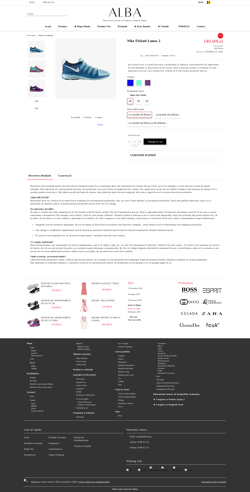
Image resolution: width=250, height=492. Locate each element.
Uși (119, 378)
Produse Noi (104, 26)
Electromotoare (163, 361)
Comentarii (65, 175)
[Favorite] (216, 13)
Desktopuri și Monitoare (85, 395)
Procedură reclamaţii (33, 443)
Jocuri (120, 407)
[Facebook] (217, 2)
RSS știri (133, 317)
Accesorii (31, 392)
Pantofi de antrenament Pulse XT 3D (56, 302)
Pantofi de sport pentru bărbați (41, 384)
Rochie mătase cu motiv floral (106, 319)
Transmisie (162, 343)
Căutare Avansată (56, 455)
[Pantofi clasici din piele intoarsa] (33, 294)
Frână (160, 371)
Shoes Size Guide (138, 95)
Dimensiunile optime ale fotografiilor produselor (176, 394)
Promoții (122, 26)
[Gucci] (190, 302)
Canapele (121, 356)
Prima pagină (31, 35)
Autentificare (30, 455)
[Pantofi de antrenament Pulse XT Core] (33, 329)
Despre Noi (29, 449)
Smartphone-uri (82, 408)
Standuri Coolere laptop (87, 405)
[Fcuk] (212, 325)
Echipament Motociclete (165, 386)
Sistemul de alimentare (166, 366)
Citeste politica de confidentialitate (94, 482)
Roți (158, 376)
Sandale (33, 378)
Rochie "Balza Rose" (103, 300)
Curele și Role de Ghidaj (167, 356)
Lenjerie (34, 353)
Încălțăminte (33, 373)
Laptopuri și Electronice (84, 375)
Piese (120, 416)
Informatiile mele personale (213, 482)
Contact (201, 26)
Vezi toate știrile (134, 320)
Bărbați (32, 363)
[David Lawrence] (212, 302)
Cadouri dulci (81, 365)
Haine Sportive (37, 356)
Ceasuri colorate (37, 411)
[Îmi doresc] (221, 135)
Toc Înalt (33, 381)
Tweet (100, 125)
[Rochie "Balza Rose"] (84, 311)
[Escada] (190, 314)
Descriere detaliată (40, 175)
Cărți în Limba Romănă (127, 397)
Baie (119, 385)
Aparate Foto (81, 382)
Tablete (78, 392)
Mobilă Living (123, 372)
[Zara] (212, 314)
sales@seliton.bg (143, 437)
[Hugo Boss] (190, 291)
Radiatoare (162, 363)
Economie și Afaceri (125, 403)
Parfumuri (80, 417)
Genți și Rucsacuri (85, 402)
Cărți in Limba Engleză (126, 394)
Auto (117, 412)
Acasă (48, 26)
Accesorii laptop (82, 399)
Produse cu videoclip (45, 35)
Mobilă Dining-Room (126, 365)
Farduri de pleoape (125, 347)
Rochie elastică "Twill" (106, 283)
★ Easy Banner (142, 26)
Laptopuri (79, 389)
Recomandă (75, 117)
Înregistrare (54, 443)
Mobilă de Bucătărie (125, 369)
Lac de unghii (123, 343)
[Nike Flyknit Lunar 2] (85, 98)
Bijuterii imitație (84, 349)
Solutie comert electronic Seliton (125, 489)
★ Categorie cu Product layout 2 (169, 399)
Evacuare (161, 368)
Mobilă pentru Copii (126, 375)
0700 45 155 (48, 2)
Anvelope (160, 380)
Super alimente (81, 358)
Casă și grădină (122, 352)
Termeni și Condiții (82, 446)
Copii (32, 359)
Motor (160, 346)
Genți (32, 396)
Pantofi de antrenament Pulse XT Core (56, 319)
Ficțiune (121, 400)
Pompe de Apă (163, 358)
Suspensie (162, 353)
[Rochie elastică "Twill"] (84, 294)
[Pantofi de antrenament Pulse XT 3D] (33, 311)
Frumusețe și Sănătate (83, 413)
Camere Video (81, 385)
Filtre (160, 348)
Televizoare (80, 379)
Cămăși (34, 369)
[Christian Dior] (190, 325)
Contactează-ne (55, 449)
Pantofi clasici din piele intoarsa (56, 284)
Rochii (33, 351)
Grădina (121, 381)
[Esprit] (212, 291)
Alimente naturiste (82, 354)
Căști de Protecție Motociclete (167, 383)
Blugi (33, 366)
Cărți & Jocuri (122, 390)
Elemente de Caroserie (166, 373)
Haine (29, 343)
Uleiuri (160, 351)
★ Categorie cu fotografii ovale (168, 405)
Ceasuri (32, 400)
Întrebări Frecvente (57, 437)
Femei (32, 348)
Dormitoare (122, 362)
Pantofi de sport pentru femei (41, 387)
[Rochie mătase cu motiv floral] (84, 329)
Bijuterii (79, 343)
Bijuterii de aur (83, 347)
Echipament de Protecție (165, 389)
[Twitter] (221, 2)
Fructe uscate (81, 361)
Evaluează (87, 117)
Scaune (120, 359)
